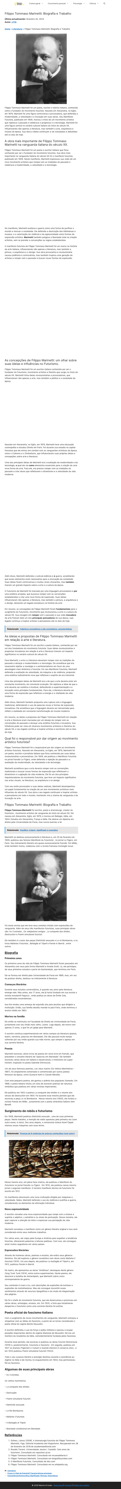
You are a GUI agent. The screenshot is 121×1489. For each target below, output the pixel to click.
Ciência (93, 3)
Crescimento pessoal (57, 3)
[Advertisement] (41, 186)
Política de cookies (81, 1485)
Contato (68, 1485)
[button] (104, 3)
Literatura (17, 29)
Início (7, 29)
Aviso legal (58, 1485)
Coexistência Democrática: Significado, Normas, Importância (32, 1476)
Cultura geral (34, 3)
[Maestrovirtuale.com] (19, 3)
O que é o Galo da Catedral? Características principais (29, 1473)
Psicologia (77, 3)
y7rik (14, 22)
